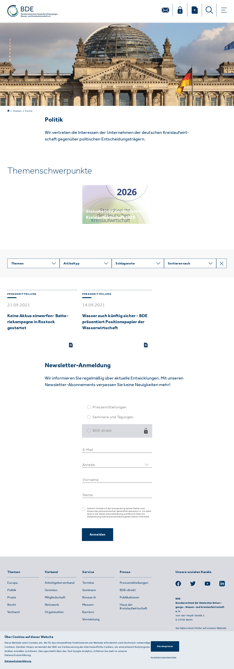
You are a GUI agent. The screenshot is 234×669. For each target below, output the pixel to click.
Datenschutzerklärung (18, 661)
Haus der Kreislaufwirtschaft (133, 606)
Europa (12, 583)
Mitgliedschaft (55, 597)
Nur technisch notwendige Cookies (163, 657)
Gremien (51, 590)
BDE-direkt (102, 430)
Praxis (11, 597)
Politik (29, 111)
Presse (125, 572)
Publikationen (129, 597)
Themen (17, 111)
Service (88, 572)
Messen (88, 605)
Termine (88, 583)
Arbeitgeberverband (59, 583)
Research (89, 597)
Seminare (89, 590)
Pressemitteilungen (110, 407)
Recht (11, 605)
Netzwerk (52, 605)
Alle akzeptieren (165, 646)
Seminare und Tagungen (113, 417)
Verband (51, 572)
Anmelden (97, 534)
